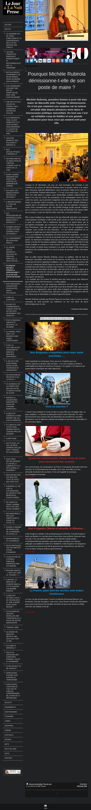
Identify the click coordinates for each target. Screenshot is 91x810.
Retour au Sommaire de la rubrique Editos (56, 318)
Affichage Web (82, 786)
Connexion (83, 784)
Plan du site (47, 784)
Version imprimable (36, 784)
